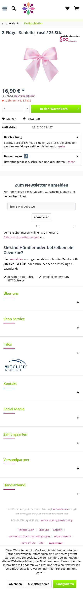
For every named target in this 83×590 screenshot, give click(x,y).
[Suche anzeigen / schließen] (13, 8)
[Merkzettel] (67, 8)
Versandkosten (60, 508)
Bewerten (33, 118)
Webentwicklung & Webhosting (56, 520)
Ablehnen (15, 584)
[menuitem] (5, 8)
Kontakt (57, 530)
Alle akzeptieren (38, 584)
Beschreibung (13, 137)
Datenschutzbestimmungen (21, 237)
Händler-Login (26, 530)
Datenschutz (28, 543)
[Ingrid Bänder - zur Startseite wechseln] (41, 8)
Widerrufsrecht (62, 536)
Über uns (43, 530)
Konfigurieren (65, 584)
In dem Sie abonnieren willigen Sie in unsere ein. (39, 231)
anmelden (16, 259)
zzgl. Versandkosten (24, 95)
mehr (61, 146)
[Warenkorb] (77, 8)
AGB (41, 543)
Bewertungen (13, 156)
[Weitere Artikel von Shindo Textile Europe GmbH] (70, 38)
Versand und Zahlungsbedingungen (29, 536)
